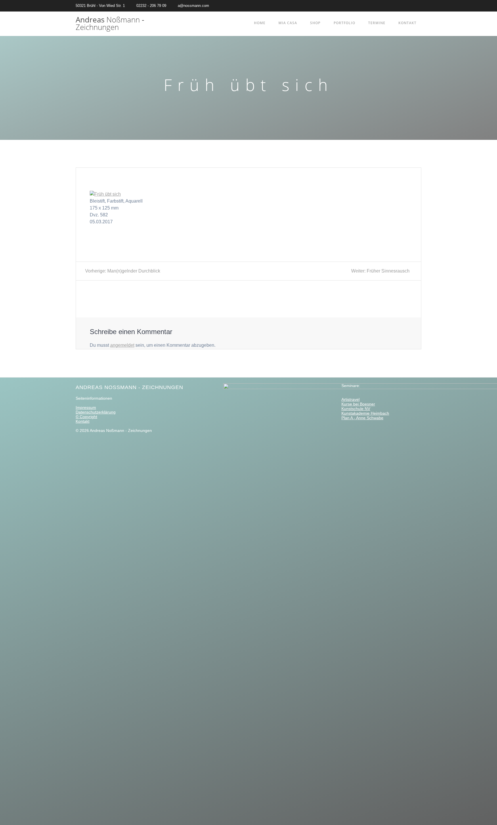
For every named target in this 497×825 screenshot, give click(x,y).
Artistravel (350, 399)
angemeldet (122, 345)
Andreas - (110, 23)
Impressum (86, 407)
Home (259, 22)
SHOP (315, 22)
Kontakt (407, 22)
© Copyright (86, 416)
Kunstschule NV (355, 408)
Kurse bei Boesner (358, 404)
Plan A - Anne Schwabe (362, 418)
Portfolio (344, 22)
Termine (376, 22)
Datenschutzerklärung (96, 412)
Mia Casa (287, 22)
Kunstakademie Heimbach (365, 413)
